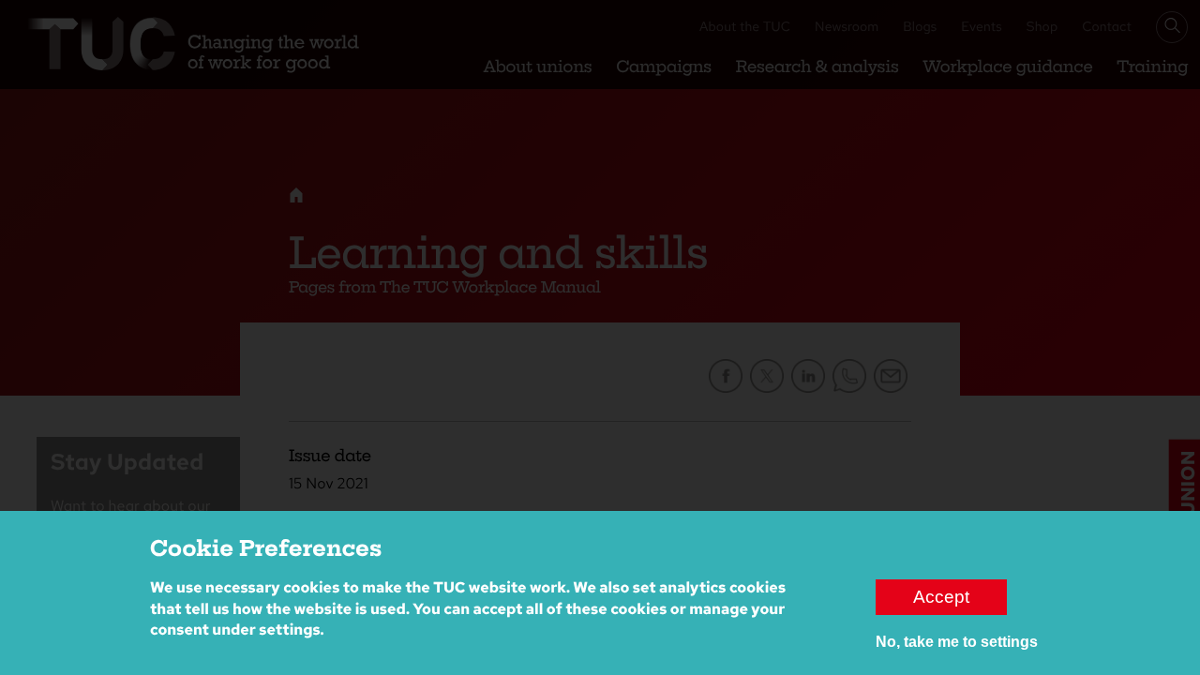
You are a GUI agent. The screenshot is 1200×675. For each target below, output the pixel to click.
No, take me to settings (957, 642)
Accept (941, 597)
